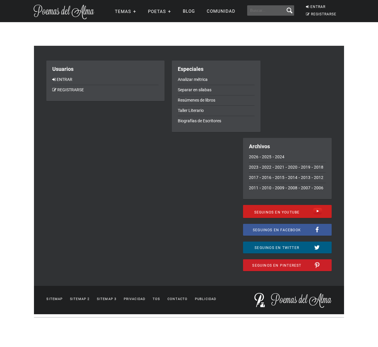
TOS (156, 299)
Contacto (177, 299)
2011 (253, 188)
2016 (266, 177)
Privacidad (134, 299)
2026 (253, 157)
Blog (189, 11)
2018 (318, 167)
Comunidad (221, 11)
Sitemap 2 (79, 299)
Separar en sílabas (194, 90)
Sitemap (54, 299)
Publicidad (205, 299)
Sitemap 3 (106, 299)
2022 (266, 167)
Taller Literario (191, 110)
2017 (253, 177)
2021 (279, 167)
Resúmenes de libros (196, 100)
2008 (292, 188)
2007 (305, 188)
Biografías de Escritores (199, 121)
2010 (266, 188)
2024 (279, 157)
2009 (279, 188)
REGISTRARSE (323, 14)
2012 (318, 177)
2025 (266, 157)
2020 (292, 167)
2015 (279, 177)
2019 (305, 167)
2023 (253, 167)
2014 (292, 177)
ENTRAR (317, 7)
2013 (305, 177)
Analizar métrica (193, 79)
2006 (318, 188)
